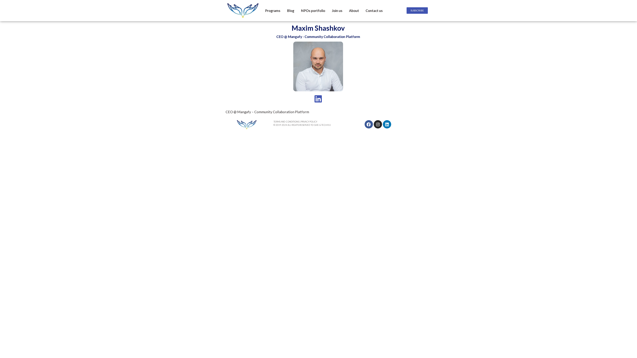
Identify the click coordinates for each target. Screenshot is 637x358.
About (354, 10)
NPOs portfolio (313, 10)
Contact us (374, 10)
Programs (272, 10)
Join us (337, 10)
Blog (290, 10)
